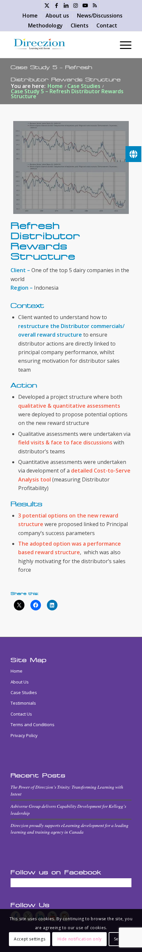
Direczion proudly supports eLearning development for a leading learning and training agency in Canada (69, 828)
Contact (106, 25)
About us (57, 15)
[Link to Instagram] (75, 5)
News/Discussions (100, 15)
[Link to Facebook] (56, 5)
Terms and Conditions (32, 724)
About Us (20, 682)
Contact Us (21, 714)
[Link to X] (47, 5)
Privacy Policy (24, 735)
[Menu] (122, 44)
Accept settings (29, 939)
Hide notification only (79, 939)
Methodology (45, 25)
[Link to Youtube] (85, 5)
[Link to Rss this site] (94, 5)
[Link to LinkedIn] (66, 5)
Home (30, 15)
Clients (80, 25)
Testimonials (23, 703)
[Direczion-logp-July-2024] (59, 44)
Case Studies (24, 692)
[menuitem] (30, 16)
